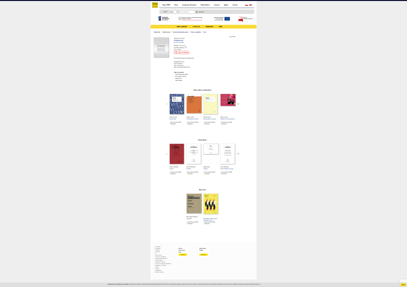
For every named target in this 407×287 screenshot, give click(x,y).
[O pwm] (166, 5)
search (197, 12)
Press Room (158, 255)
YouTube (157, 250)
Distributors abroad (160, 262)
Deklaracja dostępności (161, 258)
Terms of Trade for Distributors (163, 263)
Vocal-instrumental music (180, 32)
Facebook (157, 246)
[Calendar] (217, 5)
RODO (157, 267)
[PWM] (155, 5)
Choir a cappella (196, 32)
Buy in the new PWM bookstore (176, 122)
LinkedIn (157, 251)
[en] (252, 5)
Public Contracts (159, 272)
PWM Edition (182, 45)
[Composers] (189, 5)
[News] (176, 5)
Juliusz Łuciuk (179, 38)
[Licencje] (226, 5)
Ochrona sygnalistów (160, 256)
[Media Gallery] (205, 5)
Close (403, 284)
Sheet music (166, 32)
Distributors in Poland (160, 265)
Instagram (157, 248)
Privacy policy (158, 260)
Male (204, 32)
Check (183, 254)
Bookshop (157, 32)
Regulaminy (158, 270)
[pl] (245, 5)
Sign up (203, 254)
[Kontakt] (236, 5)
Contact (157, 268)
